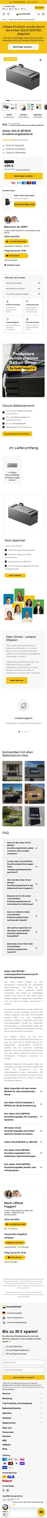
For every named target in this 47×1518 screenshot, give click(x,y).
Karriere (6, 1436)
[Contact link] (39, 14)
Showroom (8, 1432)
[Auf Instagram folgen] (7, 1490)
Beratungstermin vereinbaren (17, 434)
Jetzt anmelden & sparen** (23, 1377)
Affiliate (6, 1445)
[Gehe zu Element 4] (30, 106)
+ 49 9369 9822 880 (17, 241)
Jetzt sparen (39, 7)
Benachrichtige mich (24, 204)
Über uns (7, 1428)
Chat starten (14, 256)
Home (4, 19)
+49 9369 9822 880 (16, 1224)
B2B (4, 1440)
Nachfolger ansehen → (23, 47)
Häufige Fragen (13, 265)
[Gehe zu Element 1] (5, 106)
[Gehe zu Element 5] (38, 106)
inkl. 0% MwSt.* (9, 169)
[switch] (5, 1514)
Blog (4, 1449)
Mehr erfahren (15, 575)
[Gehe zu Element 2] (14, 106)
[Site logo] (12, 1306)
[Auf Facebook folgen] (3, 1490)
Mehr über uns (17, 680)
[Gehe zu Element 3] (22, 106)
